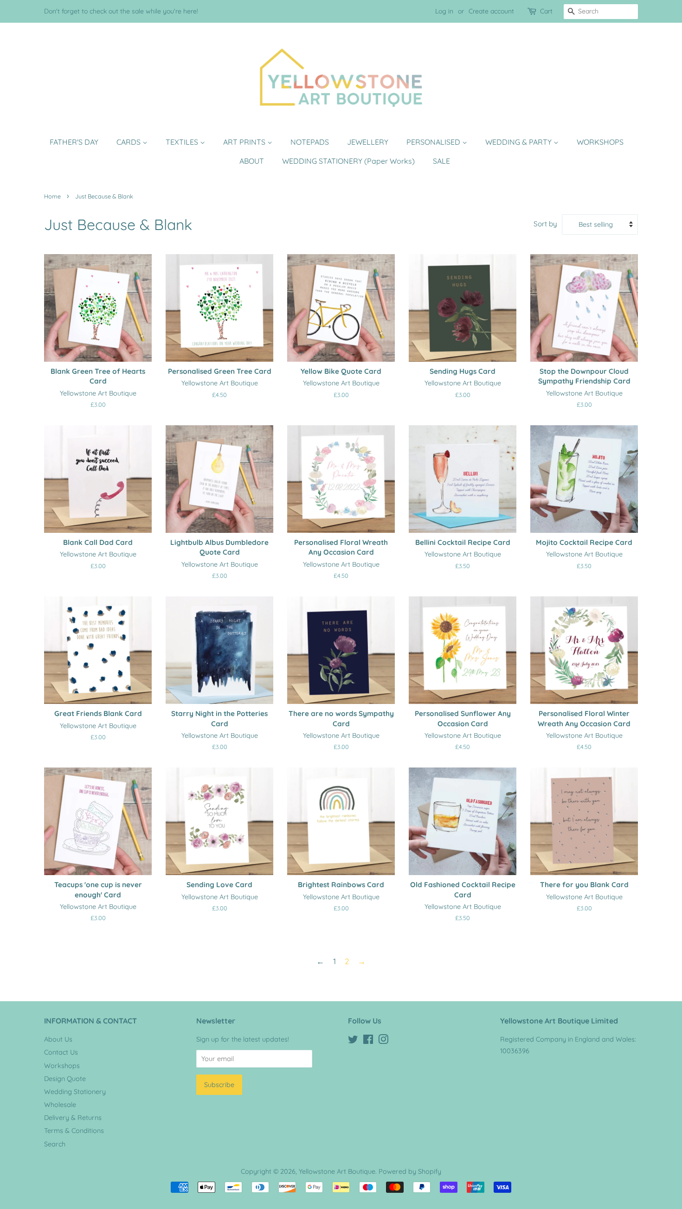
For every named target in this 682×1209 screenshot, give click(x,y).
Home (52, 196)
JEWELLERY (367, 142)
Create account (491, 11)
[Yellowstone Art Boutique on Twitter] (353, 1041)
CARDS (129, 142)
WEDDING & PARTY (519, 142)
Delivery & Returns (73, 1117)
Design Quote (65, 1079)
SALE (441, 161)
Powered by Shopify (410, 1171)
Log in (444, 11)
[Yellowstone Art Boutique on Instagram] (383, 1041)
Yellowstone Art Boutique (337, 1171)
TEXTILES (183, 142)
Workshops (62, 1066)
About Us (58, 1039)
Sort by (545, 223)
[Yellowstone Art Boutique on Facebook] (368, 1041)
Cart (546, 11)
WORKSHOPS (600, 142)
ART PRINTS (245, 142)
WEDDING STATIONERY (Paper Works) (348, 161)
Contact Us (61, 1052)
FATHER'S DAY (74, 142)
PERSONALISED (434, 142)
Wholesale (60, 1104)
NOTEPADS (309, 142)
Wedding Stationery (75, 1091)
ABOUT (251, 161)
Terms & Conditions (74, 1130)
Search (54, 1144)
